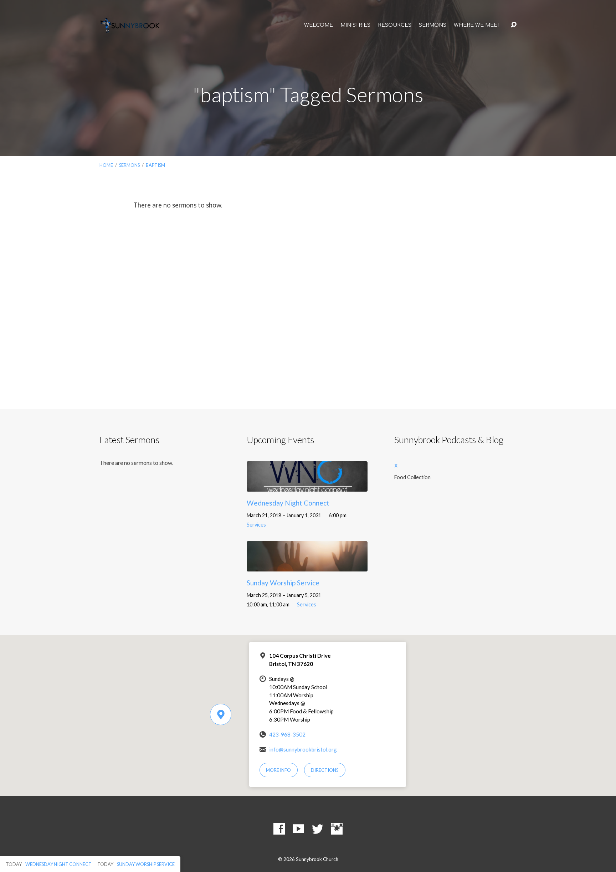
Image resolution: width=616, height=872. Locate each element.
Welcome (318, 24)
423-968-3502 (287, 734)
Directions (325, 770)
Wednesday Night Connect (288, 503)
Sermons (432, 24)
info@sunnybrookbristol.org (303, 749)
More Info (278, 770)
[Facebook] (279, 829)
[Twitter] (317, 829)
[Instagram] (337, 829)
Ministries (355, 24)
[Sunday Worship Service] (307, 566)
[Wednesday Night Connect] (307, 486)
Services (256, 525)
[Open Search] (514, 25)
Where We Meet (477, 24)
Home (106, 165)
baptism (155, 165)
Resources (394, 24)
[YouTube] (298, 829)
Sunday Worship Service (283, 583)
